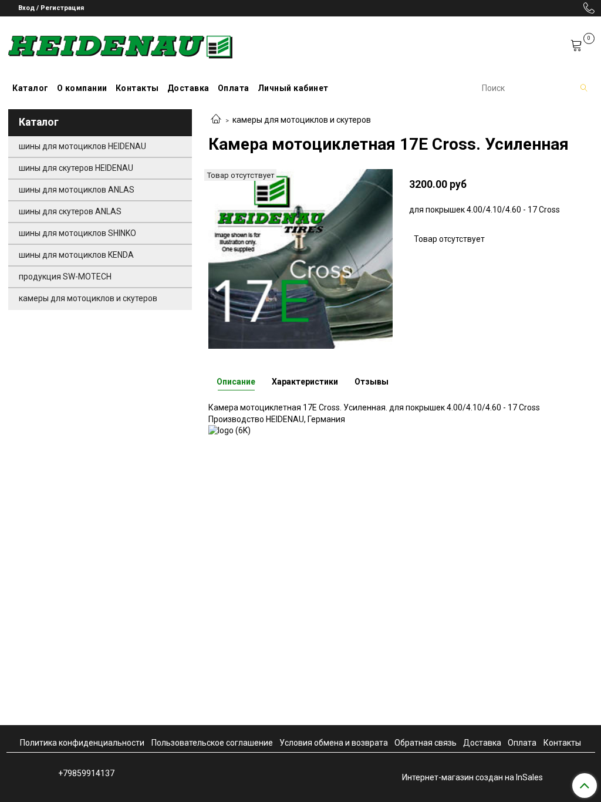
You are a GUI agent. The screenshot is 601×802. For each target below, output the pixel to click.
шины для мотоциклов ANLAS (76, 189)
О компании (82, 88)
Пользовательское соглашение (212, 742)
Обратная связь (425, 742)
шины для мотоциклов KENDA (76, 255)
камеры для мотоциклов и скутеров (301, 119)
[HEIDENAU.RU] (120, 44)
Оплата (233, 88)
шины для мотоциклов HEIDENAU (82, 146)
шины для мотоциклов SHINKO (77, 233)
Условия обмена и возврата (333, 742)
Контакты (137, 88)
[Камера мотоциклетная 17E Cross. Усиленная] (300, 258)
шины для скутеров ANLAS (70, 211)
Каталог (30, 88)
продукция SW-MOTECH (65, 276)
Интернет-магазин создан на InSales (472, 777)
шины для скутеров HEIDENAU (76, 168)
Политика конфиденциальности (82, 742)
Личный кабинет (293, 88)
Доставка (188, 88)
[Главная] (216, 119)
